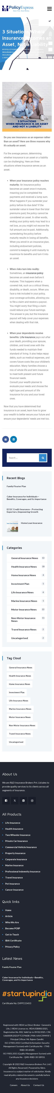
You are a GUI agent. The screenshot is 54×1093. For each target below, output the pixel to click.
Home (8, 910)
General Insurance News (27, 558)
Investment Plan (27, 583)
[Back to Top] (47, 1088)
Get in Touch (12, 934)
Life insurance (27, 337)
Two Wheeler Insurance (17, 835)
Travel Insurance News (27, 629)
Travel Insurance (14, 877)
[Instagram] (32, 800)
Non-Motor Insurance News (27, 619)
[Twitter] (14, 800)
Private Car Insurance (16, 841)
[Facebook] (6, 800)
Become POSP (12, 928)
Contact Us (38, 1085)
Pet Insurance (12, 883)
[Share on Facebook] (5, 439)
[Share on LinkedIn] (13, 439)
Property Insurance (15, 853)
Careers (13, 1085)
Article (9, 916)
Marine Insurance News (27, 600)
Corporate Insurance (16, 859)
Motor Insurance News (27, 609)
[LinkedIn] (23, 800)
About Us (25, 1085)
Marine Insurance (14, 865)
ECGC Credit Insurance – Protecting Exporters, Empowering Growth (25, 510)
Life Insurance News (27, 592)
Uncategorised (27, 638)
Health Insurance (14, 828)
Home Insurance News (27, 575)
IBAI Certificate (13, 940)
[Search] (42, 458)
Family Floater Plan (16, 486)
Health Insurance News (27, 566)
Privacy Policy (12, 946)
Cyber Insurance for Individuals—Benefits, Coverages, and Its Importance (26, 497)
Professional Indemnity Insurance (22, 871)
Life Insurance (12, 822)
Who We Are (12, 922)
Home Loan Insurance (31, 523)
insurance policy (34, 273)
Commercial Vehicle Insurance (21, 847)
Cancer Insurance (14, 889)
